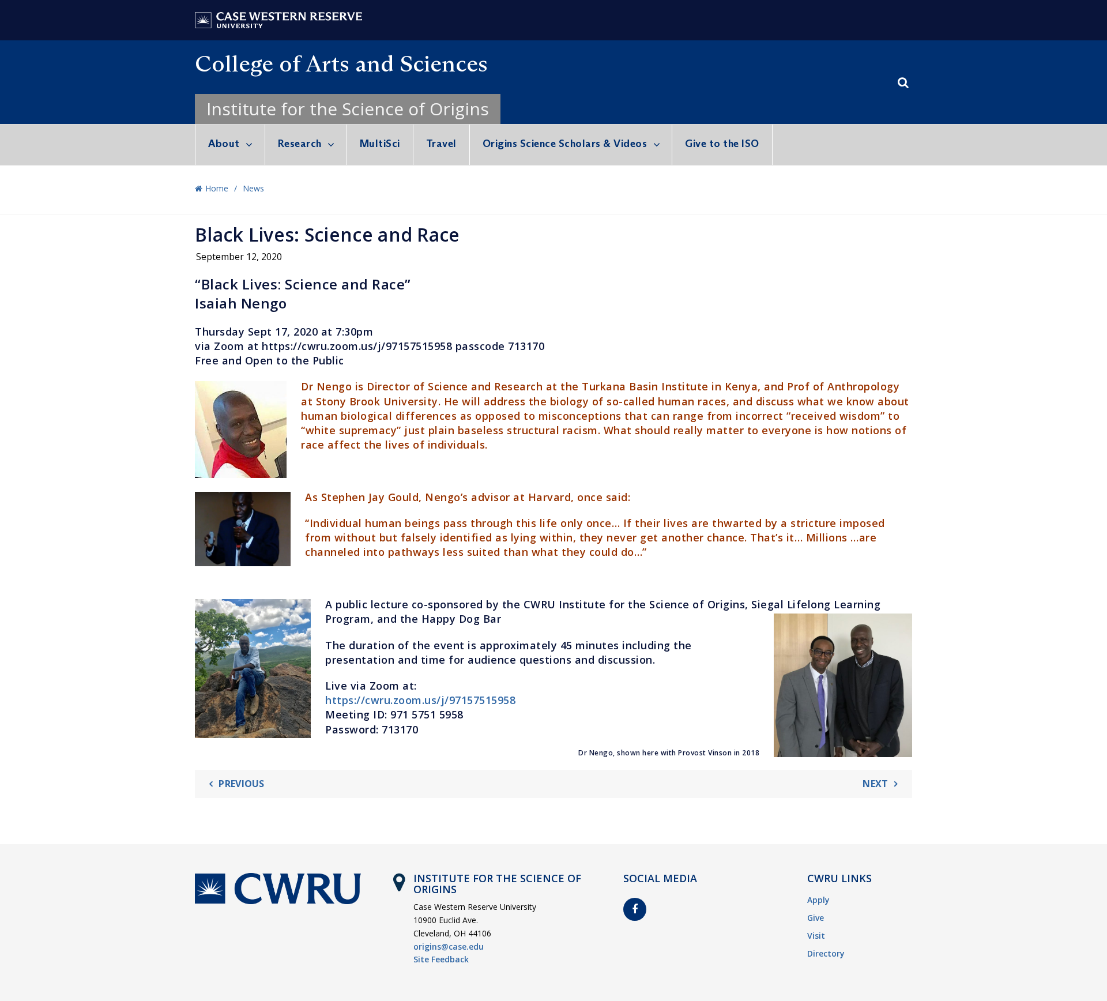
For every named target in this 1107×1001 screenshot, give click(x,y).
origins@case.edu (448, 946)
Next (875, 783)
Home (216, 188)
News (253, 188)
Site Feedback (441, 959)
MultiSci (380, 143)
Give (815, 917)
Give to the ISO (722, 143)
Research (300, 143)
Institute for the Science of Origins (347, 109)
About (224, 143)
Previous (241, 783)
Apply (818, 899)
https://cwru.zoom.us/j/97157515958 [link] (420, 700)
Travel (441, 143)
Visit (816, 935)
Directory (826, 953)
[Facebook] (634, 909)
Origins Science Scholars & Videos (565, 143)
